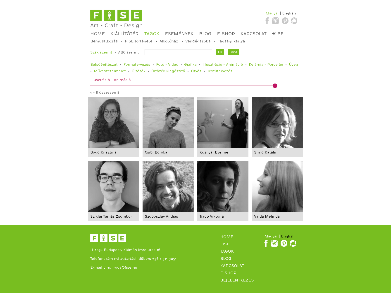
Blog (205, 33)
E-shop (226, 33)
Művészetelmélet (110, 71)
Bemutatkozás (104, 41)
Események (179, 33)
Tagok (151, 33)
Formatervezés (137, 64)
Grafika (190, 64)
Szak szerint (101, 52)
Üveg (293, 64)
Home (97, 33)
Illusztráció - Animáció (223, 64)
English (289, 13)
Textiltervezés (219, 71)
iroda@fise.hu (124, 267)
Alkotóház (169, 41)
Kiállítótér (124, 33)
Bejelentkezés (237, 280)
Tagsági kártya (231, 41)
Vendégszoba (198, 41)
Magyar (272, 13)
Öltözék (138, 71)
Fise (224, 244)
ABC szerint (128, 52)
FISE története (138, 41)
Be (280, 33)
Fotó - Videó (167, 64)
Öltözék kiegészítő (168, 71)
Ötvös (196, 71)
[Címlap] (116, 19)
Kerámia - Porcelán (266, 64)
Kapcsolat (254, 33)
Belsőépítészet (104, 64)
